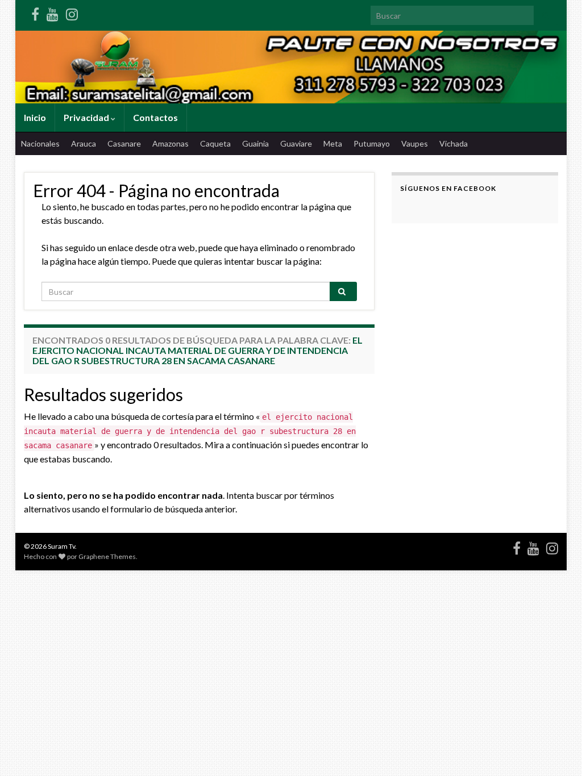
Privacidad (87, 117)
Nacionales (40, 143)
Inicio (35, 117)
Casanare (124, 143)
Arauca (83, 143)
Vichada (453, 143)
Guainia (255, 143)
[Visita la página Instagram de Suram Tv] (72, 12)
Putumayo (372, 143)
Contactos (155, 117)
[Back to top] (556, 750)
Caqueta (215, 143)
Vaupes (414, 143)
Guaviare (296, 143)
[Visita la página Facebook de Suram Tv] (35, 12)
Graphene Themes (107, 556)
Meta (332, 143)
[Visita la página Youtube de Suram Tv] (53, 12)
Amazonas (170, 143)
